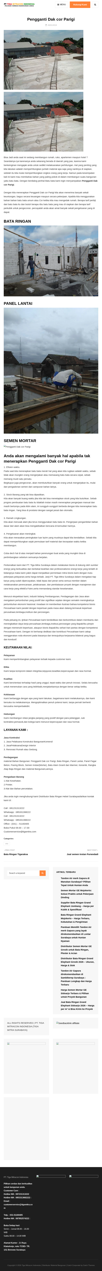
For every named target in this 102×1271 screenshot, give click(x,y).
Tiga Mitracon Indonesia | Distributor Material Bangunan (44, 1265)
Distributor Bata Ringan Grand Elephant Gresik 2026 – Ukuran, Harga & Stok (77, 962)
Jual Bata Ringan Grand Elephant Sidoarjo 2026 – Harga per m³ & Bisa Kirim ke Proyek (77, 1005)
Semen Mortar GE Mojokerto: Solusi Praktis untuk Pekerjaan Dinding (77, 894)
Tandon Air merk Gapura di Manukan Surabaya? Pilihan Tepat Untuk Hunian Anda (76, 881)
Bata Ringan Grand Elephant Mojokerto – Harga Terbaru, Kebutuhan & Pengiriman (76, 918)
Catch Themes (89, 1265)
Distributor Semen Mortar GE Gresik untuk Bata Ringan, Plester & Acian (76, 949)
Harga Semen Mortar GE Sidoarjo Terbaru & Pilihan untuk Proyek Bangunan (75, 993)
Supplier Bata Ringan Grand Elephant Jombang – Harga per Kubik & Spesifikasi (77, 906)
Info (6, 844)
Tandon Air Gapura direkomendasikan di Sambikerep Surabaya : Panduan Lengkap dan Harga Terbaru (76, 978)
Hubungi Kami (80, 5)
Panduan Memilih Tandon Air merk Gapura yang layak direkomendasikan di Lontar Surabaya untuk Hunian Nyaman (76, 934)
